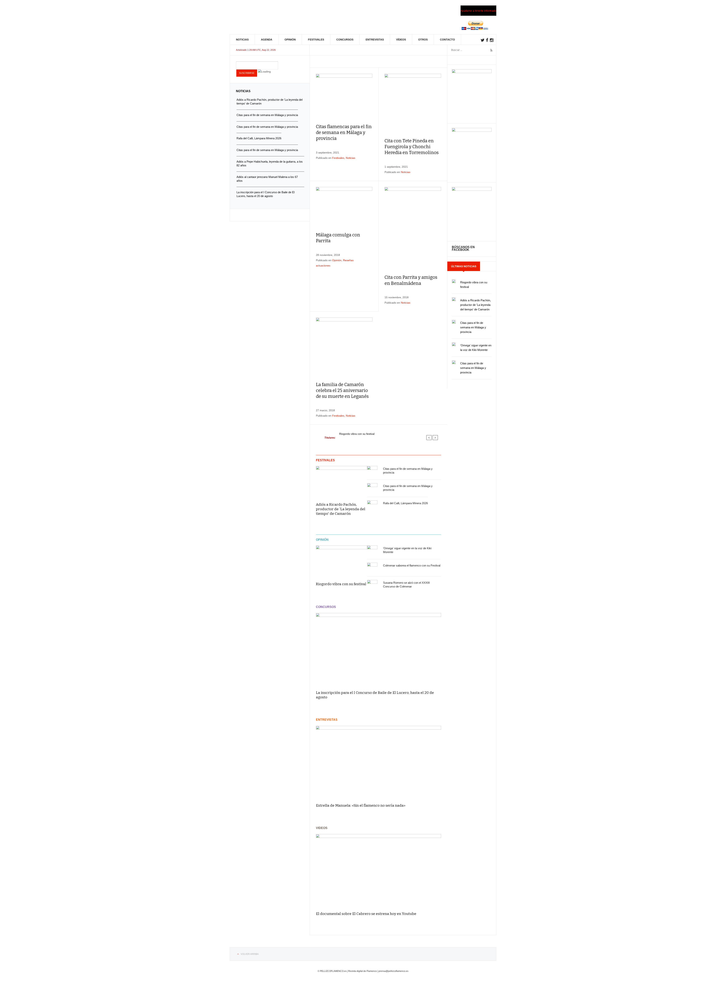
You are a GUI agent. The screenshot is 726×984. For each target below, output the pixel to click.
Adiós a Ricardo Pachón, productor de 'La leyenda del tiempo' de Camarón (340, 509)
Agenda (266, 39)
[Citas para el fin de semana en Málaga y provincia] (372, 471)
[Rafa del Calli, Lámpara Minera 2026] (372, 505)
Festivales (316, 39)
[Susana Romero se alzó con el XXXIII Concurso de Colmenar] (372, 585)
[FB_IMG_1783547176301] (472, 189)
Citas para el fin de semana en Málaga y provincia (473, 327)
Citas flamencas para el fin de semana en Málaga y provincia (344, 132)
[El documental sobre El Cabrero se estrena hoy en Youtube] (378, 871)
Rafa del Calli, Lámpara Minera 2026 (405, 503)
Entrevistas (375, 39)
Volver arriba (250, 954)
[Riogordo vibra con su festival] (341, 561)
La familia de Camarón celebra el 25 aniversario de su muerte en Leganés (342, 390)
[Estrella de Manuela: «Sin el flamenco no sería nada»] (378, 763)
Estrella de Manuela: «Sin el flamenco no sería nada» (361, 805)
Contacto (447, 39)
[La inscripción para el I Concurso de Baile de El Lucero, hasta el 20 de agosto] (378, 650)
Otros (423, 39)
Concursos (344, 39)
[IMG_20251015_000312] (472, 72)
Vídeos (401, 39)
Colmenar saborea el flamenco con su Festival (411, 565)
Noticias (242, 39)
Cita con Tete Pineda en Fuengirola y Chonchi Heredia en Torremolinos (412, 146)
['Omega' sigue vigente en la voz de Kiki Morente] (372, 550)
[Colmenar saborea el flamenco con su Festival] (372, 568)
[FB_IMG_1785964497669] (472, 130)
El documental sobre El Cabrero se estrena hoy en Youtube (366, 914)
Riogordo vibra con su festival (357, 433)
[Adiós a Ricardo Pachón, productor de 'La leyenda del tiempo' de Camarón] (341, 481)
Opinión (290, 39)
